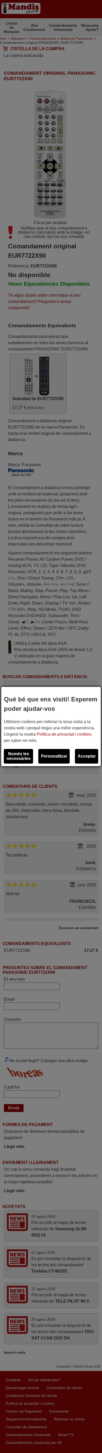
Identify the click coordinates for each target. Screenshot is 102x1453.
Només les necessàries (19, 756)
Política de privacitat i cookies (64, 734)
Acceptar (87, 756)
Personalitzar (54, 756)
